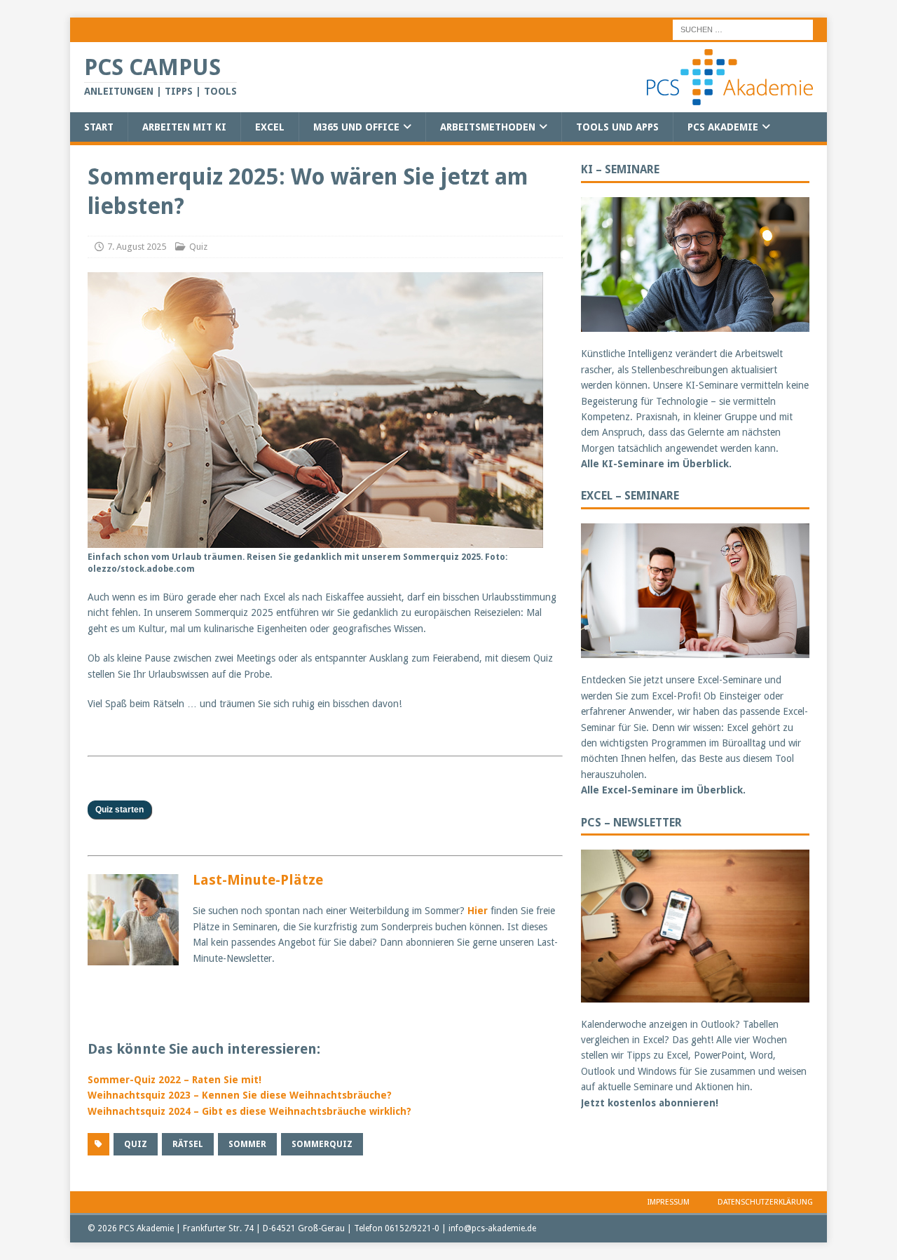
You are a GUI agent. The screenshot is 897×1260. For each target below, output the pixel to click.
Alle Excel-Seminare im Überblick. (663, 790)
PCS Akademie (722, 127)
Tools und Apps (617, 127)
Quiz (198, 246)
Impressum (669, 1202)
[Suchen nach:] (743, 28)
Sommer (247, 1144)
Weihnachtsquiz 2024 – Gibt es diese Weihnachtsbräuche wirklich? (249, 1111)
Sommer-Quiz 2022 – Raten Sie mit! (174, 1079)
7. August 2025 (136, 246)
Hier (477, 910)
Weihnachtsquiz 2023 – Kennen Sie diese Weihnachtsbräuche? (240, 1095)
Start (99, 127)
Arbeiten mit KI (184, 127)
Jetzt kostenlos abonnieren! (649, 1102)
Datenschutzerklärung (765, 1202)
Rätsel (187, 1144)
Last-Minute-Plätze (258, 879)
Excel (270, 127)
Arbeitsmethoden (487, 127)
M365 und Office (356, 127)
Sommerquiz (322, 1144)
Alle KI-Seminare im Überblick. (656, 463)
